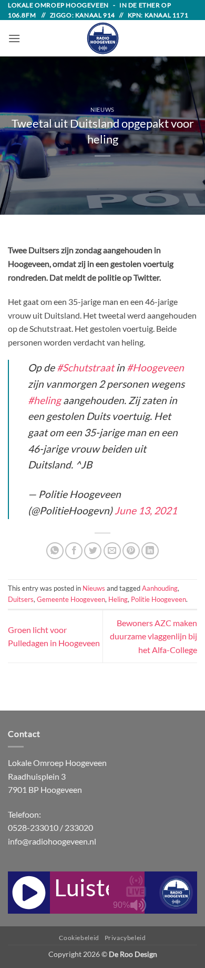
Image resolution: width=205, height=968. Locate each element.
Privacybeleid (125, 938)
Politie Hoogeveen (158, 599)
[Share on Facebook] (74, 551)
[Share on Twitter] (92, 551)
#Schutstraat (85, 367)
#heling (44, 400)
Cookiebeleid (79, 938)
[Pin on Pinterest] (131, 551)
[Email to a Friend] (112, 551)
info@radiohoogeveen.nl (52, 841)
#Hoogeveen (155, 367)
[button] (14, 38)
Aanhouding (160, 588)
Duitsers (21, 599)
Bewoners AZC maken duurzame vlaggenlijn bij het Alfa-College (153, 636)
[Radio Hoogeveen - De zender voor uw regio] (102, 38)
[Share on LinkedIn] (150, 551)
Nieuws (102, 109)
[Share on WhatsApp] (55, 551)
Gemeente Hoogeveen (71, 599)
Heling (118, 599)
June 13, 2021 (146, 510)
